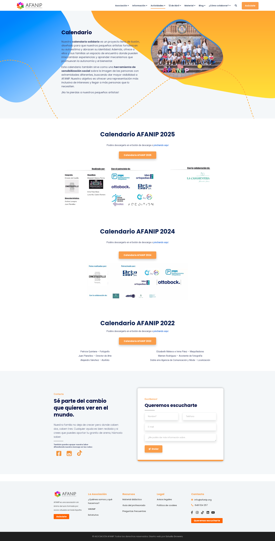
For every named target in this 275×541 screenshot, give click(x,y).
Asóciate (250, 5)
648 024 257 (201, 505)
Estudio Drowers (174, 536)
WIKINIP (92, 508)
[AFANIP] (29, 5)
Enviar (155, 448)
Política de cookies (167, 505)
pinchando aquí (161, 145)
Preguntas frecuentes (134, 511)
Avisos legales (164, 499)
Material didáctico (132, 499)
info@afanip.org (203, 499)
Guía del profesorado (133, 505)
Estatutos (93, 514)
